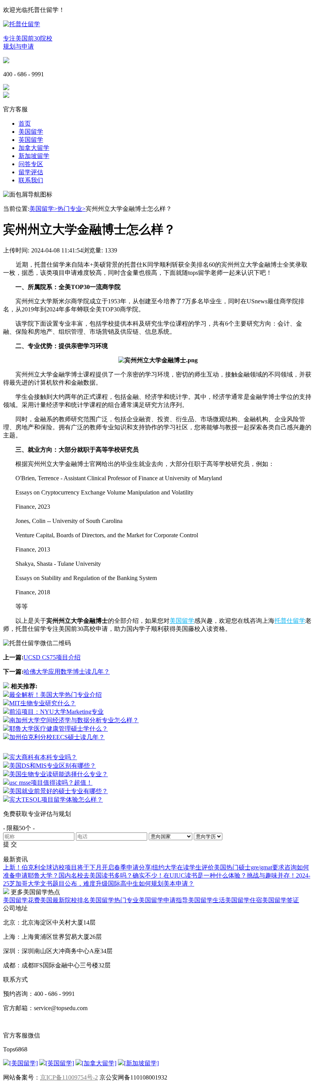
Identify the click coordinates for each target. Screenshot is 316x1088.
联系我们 (30, 180)
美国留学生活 (206, 900)
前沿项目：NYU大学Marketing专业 (56, 711)
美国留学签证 (280, 900)
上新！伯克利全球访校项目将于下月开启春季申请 (71, 867)
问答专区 (30, 164)
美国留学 (30, 131)
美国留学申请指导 (163, 900)
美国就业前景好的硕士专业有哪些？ (58, 791)
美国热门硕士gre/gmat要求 (249, 867)
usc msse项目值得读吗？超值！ (50, 782)
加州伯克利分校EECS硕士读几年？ (57, 737)
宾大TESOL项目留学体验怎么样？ (56, 799)
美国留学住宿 (243, 900)
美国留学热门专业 (114, 900)
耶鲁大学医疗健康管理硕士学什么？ (58, 728)
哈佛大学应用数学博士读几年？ (67, 671)
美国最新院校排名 (64, 900)
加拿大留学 (33, 148)
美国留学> (43, 208)
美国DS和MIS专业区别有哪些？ (52, 765)
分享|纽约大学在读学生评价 (176, 867)
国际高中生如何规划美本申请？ (151, 883)
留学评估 (30, 172)
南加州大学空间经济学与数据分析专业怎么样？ (74, 720)
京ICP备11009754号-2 (69, 1077)
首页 (24, 123)
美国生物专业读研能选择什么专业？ (58, 774)
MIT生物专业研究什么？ (42, 703)
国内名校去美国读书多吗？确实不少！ (111, 875)
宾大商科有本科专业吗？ (43, 757)
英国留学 (30, 139)
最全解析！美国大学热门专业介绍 (55, 694)
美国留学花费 (21, 900)
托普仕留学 (289, 620)
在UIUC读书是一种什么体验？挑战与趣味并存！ (229, 875)
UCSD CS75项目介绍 (52, 657)
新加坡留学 (33, 156)
